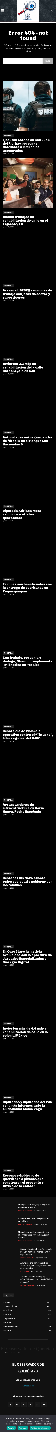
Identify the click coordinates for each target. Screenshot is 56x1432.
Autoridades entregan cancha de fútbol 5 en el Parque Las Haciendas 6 (27, 440)
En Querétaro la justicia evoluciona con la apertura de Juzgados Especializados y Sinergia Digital (27, 957)
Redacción (24, 1271)
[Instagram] (17, 1404)
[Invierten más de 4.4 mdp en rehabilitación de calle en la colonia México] (28, 994)
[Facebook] (10, 1404)
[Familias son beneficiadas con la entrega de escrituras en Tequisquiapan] (28, 550)
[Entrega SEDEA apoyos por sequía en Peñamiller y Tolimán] (10, 1208)
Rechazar (23, 1428)
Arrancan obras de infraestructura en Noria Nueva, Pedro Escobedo (23, 808)
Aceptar (11, 1428)
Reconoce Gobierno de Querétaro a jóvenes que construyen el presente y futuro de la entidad (23, 1180)
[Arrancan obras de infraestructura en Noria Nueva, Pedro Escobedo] (28, 771)
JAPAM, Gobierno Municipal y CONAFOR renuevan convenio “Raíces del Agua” (36, 1279)
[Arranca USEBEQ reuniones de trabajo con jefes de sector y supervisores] (28, 256)
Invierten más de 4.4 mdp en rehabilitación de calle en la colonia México (25, 1031)
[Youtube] (44, 1404)
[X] (30, 1404)
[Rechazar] (52, 1423)
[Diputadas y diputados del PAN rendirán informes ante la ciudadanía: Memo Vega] (28, 1068)
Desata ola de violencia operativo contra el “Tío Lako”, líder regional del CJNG (28, 734)
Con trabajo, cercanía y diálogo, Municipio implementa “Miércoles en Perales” (27, 661)
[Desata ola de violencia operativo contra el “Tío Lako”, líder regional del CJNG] (28, 697)
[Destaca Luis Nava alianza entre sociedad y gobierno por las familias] (28, 844)
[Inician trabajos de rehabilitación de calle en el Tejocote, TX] (28, 183)
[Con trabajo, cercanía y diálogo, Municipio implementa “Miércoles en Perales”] (28, 624)
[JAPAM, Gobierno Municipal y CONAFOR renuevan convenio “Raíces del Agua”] (10, 1280)
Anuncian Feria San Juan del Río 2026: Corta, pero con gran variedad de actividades (35, 1265)
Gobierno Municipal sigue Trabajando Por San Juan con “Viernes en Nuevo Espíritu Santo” (36, 1251)
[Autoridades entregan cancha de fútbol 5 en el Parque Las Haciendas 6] (28, 403)
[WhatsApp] (37, 1404)
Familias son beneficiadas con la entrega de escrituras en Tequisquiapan (27, 587)
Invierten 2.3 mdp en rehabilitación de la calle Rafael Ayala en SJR (23, 367)
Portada (8, 135)
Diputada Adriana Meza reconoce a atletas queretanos (22, 514)
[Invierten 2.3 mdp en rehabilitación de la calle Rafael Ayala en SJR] (28, 330)
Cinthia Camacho (25, 1211)
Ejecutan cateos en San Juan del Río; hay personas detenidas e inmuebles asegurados (26, 145)
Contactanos (28, 1385)
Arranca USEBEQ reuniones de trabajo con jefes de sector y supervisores (27, 293)
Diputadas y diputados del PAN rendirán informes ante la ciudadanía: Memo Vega (27, 1105)
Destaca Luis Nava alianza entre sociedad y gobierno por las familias (27, 881)
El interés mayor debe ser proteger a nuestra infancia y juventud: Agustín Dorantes (33, 1235)
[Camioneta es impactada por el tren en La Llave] (10, 1222)
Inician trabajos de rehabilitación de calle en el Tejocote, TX (25, 220)
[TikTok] (24, 1404)
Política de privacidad (40, 1428)
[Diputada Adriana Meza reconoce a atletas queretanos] (28, 477)
